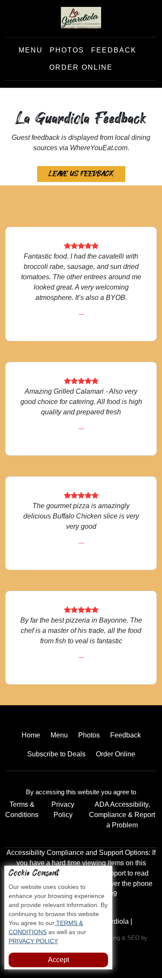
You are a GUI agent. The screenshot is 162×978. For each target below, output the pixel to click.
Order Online (81, 67)
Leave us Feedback (81, 174)
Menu (31, 50)
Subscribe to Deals (56, 754)
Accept (58, 959)
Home (31, 735)
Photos (67, 50)
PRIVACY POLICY (33, 941)
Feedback (114, 50)
